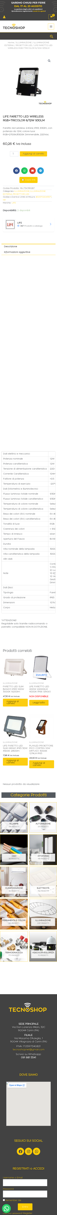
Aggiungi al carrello (33, 154)
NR (4, 200)
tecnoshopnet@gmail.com (28, 1049)
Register (27, 1213)
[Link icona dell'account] (4, 17)
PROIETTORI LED (24, 45)
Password (8, 1189)
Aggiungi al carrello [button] (12, 702)
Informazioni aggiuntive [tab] (17, 252)
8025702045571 (43, 197)
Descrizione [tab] (10, 246)
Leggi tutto (39, 702)
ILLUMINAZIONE (24, 43)
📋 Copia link (28, 180)
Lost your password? (13, 1213)
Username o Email (13, 1178)
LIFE (14, 203)
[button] (51, 36)
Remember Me (13, 1200)
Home (11, 43)
